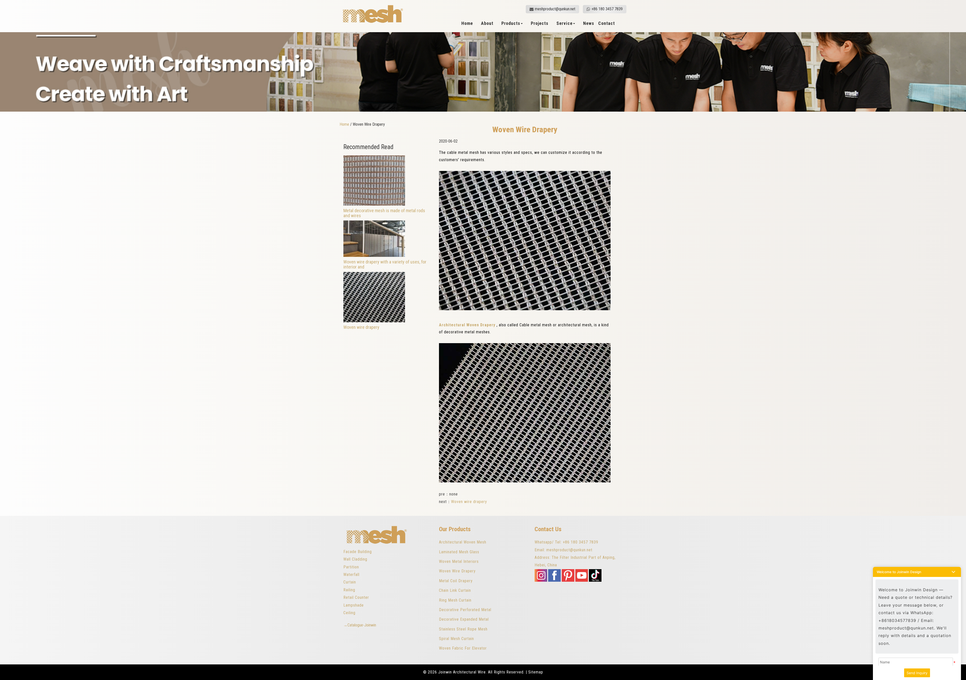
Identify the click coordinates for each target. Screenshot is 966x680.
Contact (606, 23)
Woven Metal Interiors (459, 561)
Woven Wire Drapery (457, 571)
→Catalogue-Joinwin (359, 625)
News (588, 23)
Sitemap (535, 672)
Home (467, 23)
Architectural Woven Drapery (467, 325)
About (487, 23)
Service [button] (564, 23)
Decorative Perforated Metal (465, 609)
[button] (917, 572)
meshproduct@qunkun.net (555, 9)
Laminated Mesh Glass (459, 552)
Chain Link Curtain (455, 590)
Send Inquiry (917, 673)
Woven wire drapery (469, 501)
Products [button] (510, 23)
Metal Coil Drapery (456, 580)
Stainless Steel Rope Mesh (463, 629)
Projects (539, 23)
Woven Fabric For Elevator (463, 648)
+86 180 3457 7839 (607, 9)
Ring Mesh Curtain (455, 600)
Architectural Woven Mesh (462, 542)
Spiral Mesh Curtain (456, 638)
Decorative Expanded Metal (464, 619)
